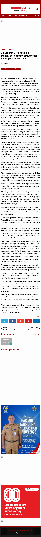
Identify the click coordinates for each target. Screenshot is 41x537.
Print (11, 69)
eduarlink (21, 533)
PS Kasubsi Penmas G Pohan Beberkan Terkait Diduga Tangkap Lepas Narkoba (23, 16)
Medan (37, 316)
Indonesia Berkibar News (17, 531)
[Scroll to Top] (37, 531)
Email (19, 69)
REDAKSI (29, 531)
